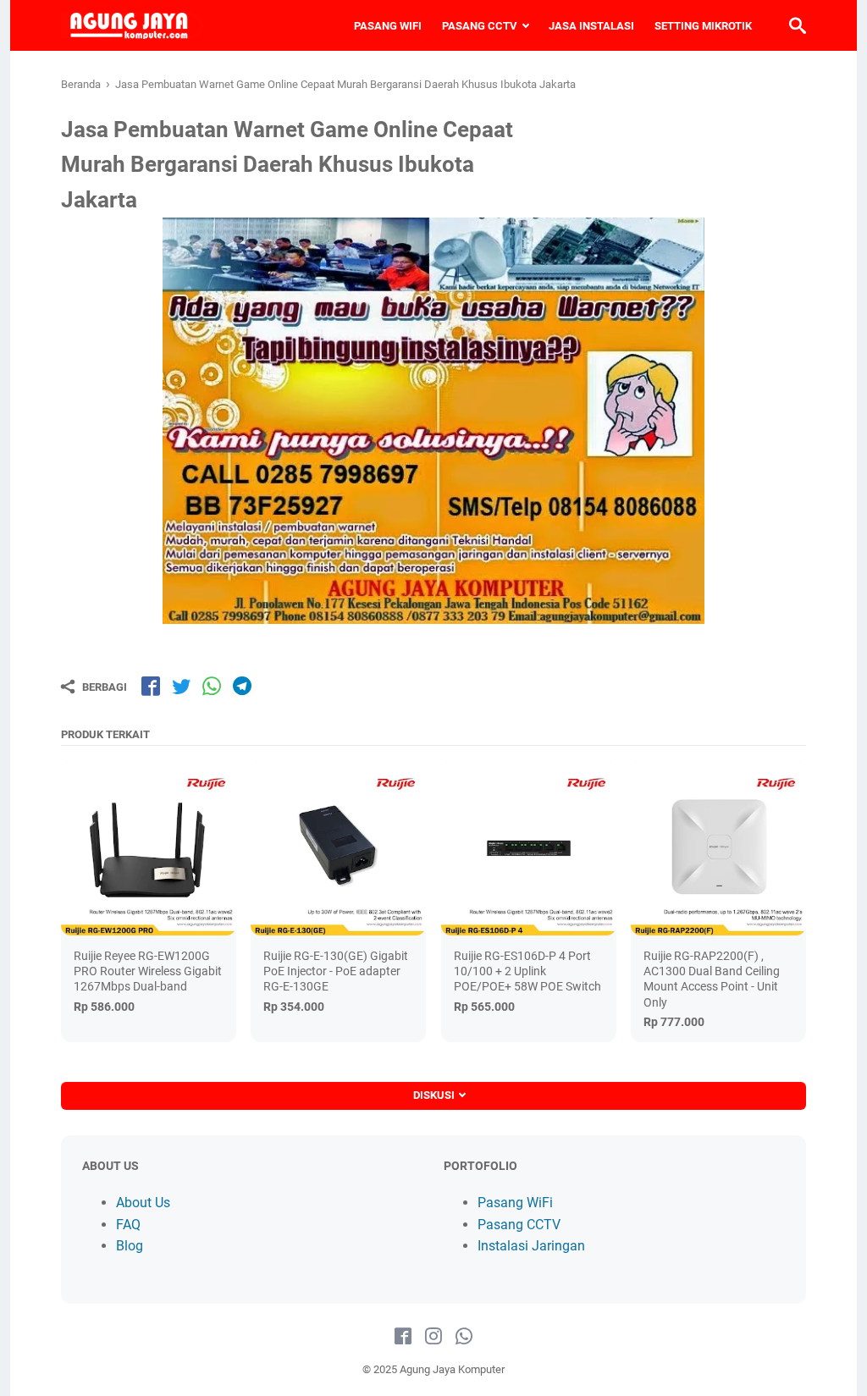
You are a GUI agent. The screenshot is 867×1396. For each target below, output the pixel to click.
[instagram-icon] (433, 1336)
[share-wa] (211, 686)
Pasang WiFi (515, 1203)
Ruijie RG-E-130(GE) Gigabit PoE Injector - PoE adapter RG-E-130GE (335, 971)
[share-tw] (181, 686)
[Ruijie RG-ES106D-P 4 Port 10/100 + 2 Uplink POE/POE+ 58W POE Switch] (528, 847)
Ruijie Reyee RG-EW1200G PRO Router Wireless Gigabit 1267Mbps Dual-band (148, 971)
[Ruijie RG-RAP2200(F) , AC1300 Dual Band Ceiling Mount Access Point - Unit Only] (718, 847)
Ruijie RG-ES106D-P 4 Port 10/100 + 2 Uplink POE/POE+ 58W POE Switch (527, 971)
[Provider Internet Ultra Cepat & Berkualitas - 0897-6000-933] (132, 25)
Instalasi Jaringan (531, 1246)
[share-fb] (150, 686)
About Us (143, 1203)
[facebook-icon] (403, 1336)
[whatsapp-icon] (464, 1336)
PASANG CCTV (479, 25)
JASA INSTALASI (591, 25)
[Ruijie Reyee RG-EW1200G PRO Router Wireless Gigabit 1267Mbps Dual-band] (148, 847)
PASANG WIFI (388, 25)
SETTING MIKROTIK (703, 25)
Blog (129, 1246)
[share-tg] (242, 686)
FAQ (128, 1225)
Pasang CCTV (519, 1225)
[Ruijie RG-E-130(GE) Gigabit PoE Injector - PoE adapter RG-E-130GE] (338, 847)
